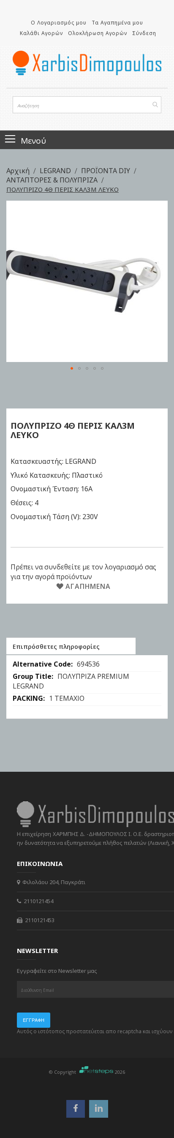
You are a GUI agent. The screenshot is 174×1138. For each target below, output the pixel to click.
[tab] (71, 645)
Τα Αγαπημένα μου (117, 22)
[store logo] (87, 63)
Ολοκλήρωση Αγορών (97, 33)
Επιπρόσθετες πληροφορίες (56, 647)
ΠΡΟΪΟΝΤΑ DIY (106, 170)
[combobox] (87, 104)
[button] (72, 368)
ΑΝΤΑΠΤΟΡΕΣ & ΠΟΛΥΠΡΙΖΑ (52, 180)
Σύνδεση (144, 33)
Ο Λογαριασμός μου (59, 22)
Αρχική (18, 170)
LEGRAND (56, 170)
